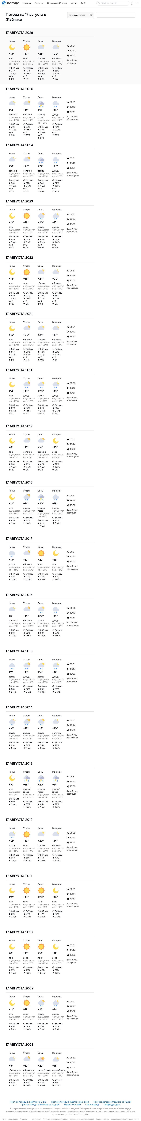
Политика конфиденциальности (55, 1119)
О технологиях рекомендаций (82, 1119)
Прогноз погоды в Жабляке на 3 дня (28, 1102)
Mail (4, 1119)
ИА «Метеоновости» (130, 1119)
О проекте (36, 1119)
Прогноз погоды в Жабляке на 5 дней (70, 1102)
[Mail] (4, 3)
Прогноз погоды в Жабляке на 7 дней (112, 1102)
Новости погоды (72, 1104)
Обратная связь (102, 1119)
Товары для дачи (111, 1104)
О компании (13, 1119)
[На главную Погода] (12, 3)
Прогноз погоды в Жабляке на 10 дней (40, 1104)
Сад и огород (92, 1104)
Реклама (23, 1119)
